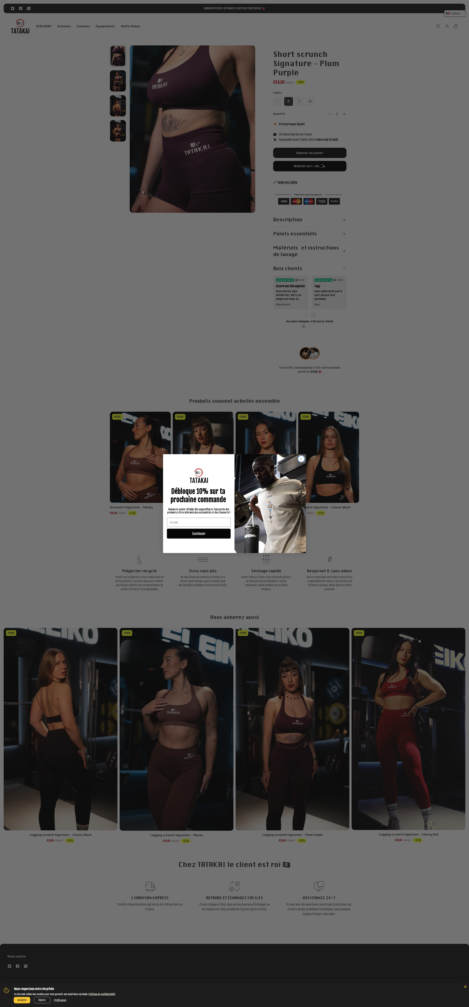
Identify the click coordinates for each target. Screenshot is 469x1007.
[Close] (465, 987)
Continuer (199, 534)
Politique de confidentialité (101, 994)
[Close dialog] (301, 459)
